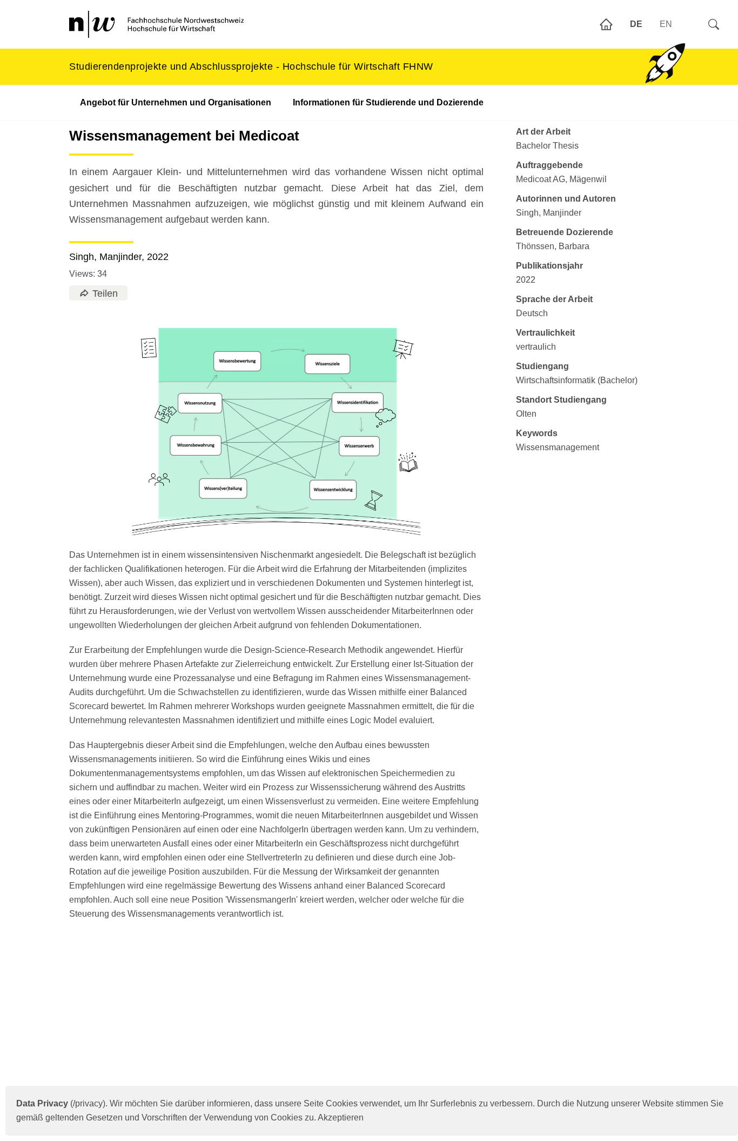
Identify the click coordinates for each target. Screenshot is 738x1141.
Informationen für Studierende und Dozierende (388, 102)
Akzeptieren (341, 1117)
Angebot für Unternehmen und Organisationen (175, 102)
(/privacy (59, 1103)
